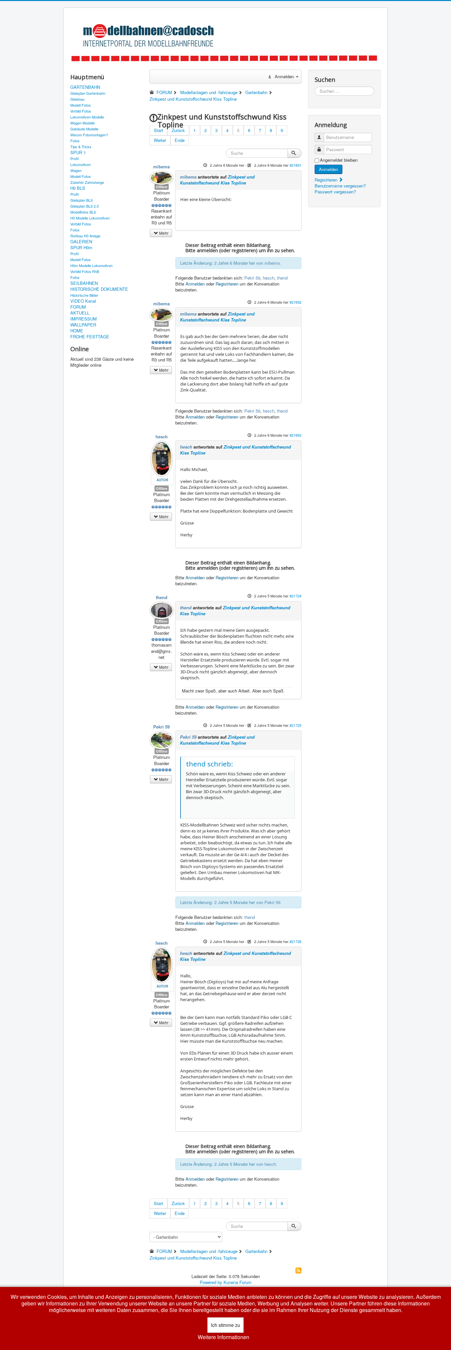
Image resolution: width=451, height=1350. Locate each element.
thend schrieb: (209, 763)
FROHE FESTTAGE (89, 337)
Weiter (160, 140)
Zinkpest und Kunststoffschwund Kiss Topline (217, 180)
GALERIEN (81, 242)
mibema (161, 166)
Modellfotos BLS (83, 212)
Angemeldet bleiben (339, 160)
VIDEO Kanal (83, 301)
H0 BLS (77, 188)
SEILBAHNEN (84, 283)
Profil (74, 158)
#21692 (295, 302)
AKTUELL (79, 313)
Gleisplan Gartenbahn (87, 93)
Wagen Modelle (82, 122)
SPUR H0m (81, 248)
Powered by (211, 1282)
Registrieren (227, 284)
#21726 (295, 941)
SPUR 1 (78, 152)
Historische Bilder (84, 295)
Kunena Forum (238, 1282)
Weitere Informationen (223, 1337)
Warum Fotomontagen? (89, 134)
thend (282, 278)
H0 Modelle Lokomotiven (90, 217)
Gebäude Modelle (84, 128)
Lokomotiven (80, 164)
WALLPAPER (83, 325)
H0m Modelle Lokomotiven (91, 265)
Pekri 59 (252, 278)
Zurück (178, 130)
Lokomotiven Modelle (87, 116)
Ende (180, 140)
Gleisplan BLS (81, 200)
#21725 (295, 725)
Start (158, 130)
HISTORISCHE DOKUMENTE (99, 289)
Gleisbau (77, 99)
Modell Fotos (80, 105)
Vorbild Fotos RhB (84, 271)
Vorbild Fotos (80, 111)
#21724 (295, 595)
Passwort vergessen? (335, 191)
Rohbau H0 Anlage (85, 235)
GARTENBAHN (85, 87)
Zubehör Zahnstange (87, 182)
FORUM (78, 307)
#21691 (295, 165)
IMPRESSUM (83, 319)
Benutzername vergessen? (340, 186)
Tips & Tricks (80, 146)
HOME (76, 331)
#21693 (295, 435)
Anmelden (195, 284)
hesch (268, 278)
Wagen (76, 170)
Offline (161, 186)
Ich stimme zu (225, 1325)
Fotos (75, 140)
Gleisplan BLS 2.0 (84, 206)
